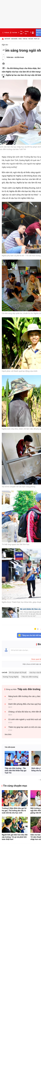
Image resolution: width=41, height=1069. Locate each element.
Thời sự (25, 39)
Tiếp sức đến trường (30, 677)
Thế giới (30, 39)
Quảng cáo (26, 32)
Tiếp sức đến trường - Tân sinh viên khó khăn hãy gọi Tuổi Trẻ (15, 770)
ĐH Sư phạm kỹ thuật (17, 672)
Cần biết (21, 32)
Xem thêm (8, 734)
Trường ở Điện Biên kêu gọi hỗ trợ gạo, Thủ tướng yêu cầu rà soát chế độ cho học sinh (14, 810)
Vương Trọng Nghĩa (10, 677)
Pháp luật (37, 39)
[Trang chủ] (3, 39)
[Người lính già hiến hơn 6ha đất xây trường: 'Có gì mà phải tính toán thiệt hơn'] (15, 825)
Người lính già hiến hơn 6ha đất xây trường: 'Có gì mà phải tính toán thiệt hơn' (14, 837)
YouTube (14, 32)
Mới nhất (7, 39)
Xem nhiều (14, 39)
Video (20, 39)
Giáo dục (5, 45)
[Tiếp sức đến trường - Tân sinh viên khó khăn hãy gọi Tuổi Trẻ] (17, 758)
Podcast (6, 32)
